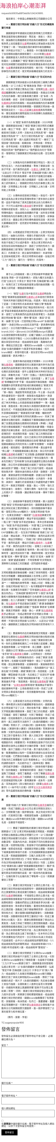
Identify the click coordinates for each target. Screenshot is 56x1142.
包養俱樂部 (34, 1004)
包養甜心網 (45, 589)
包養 (24, 43)
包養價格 (8, 364)
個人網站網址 (8, 1108)
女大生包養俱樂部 (43, 787)
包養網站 (6, 103)
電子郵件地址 (9, 1096)
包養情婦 (37, 515)
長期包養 (49, 773)
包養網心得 (32, 297)
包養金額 (26, 205)
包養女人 (35, 169)
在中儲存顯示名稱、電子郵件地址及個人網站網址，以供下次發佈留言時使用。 (27, 1125)
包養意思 (42, 805)
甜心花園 (24, 109)
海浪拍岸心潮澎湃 (23, 5)
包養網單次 (18, 653)
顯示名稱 (6, 1083)
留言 (4, 1045)
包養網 (47, 54)
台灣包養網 (19, 685)
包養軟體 (35, 109)
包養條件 (38, 542)
